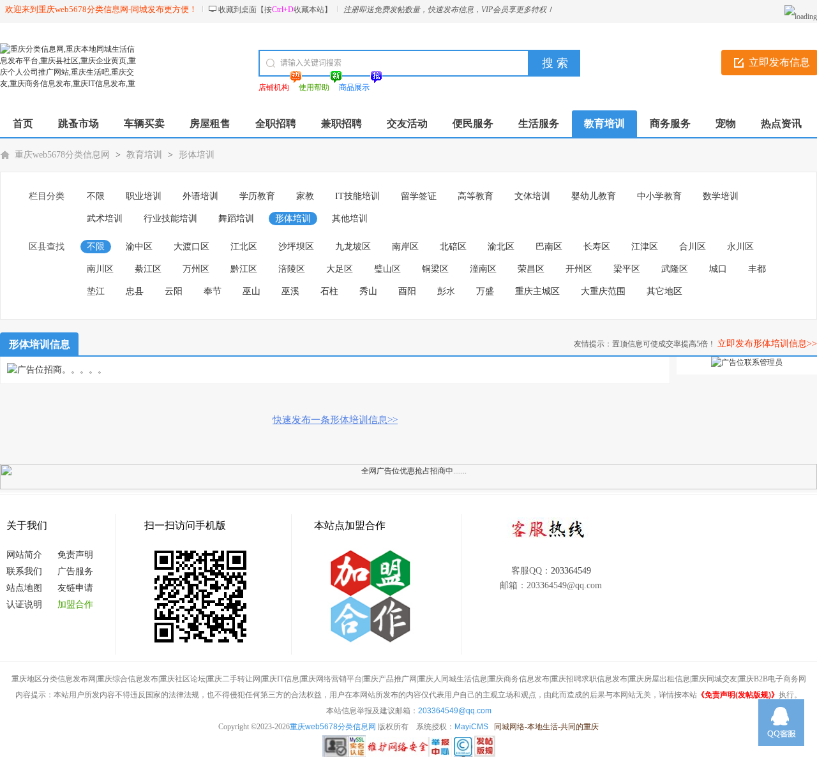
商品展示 (354, 87)
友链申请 (75, 588)
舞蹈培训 (236, 218)
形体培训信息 (39, 344)
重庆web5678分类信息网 (62, 155)
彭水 (446, 291)
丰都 (757, 269)
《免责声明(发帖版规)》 (738, 694)
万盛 (485, 291)
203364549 (571, 570)
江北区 (243, 246)
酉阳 (407, 291)
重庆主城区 (537, 291)
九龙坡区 (353, 246)
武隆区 (674, 269)
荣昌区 (531, 269)
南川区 (100, 269)
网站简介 (24, 555)
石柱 (329, 291)
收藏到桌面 (237, 9)
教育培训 (144, 155)
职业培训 (143, 196)
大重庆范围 (603, 291)
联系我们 (24, 571)
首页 (23, 123)
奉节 (212, 291)
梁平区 (626, 269)
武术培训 (105, 218)
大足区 (339, 269)
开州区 (579, 269)
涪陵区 (291, 269)
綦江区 (148, 269)
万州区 (196, 269)
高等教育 (475, 196)
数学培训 (720, 196)
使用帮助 (314, 87)
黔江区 (243, 269)
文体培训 (532, 196)
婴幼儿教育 (593, 196)
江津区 (644, 246)
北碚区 (453, 246)
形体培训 (196, 155)
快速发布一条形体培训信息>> (335, 420)
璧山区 (387, 269)
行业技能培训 (170, 218)
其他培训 (350, 218)
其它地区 (664, 291)
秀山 (368, 291)
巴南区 (549, 246)
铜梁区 (435, 269)
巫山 (251, 291)
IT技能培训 (357, 196)
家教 (305, 196)
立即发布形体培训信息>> (767, 343)
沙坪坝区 (296, 246)
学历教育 (257, 196)
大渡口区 (191, 246)
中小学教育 (659, 196)
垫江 (96, 291)
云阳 (174, 291)
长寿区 (596, 246)
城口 (718, 269)
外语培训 (200, 196)
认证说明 (24, 604)
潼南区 (483, 269)
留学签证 (419, 196)
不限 (96, 196)
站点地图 (24, 588)
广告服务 (75, 571)
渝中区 (139, 246)
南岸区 (405, 246)
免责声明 (75, 555)
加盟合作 (75, 604)
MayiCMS (471, 726)
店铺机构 (274, 87)
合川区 (692, 246)
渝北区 (501, 246)
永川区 (740, 246)
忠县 (135, 291)
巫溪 (290, 291)
